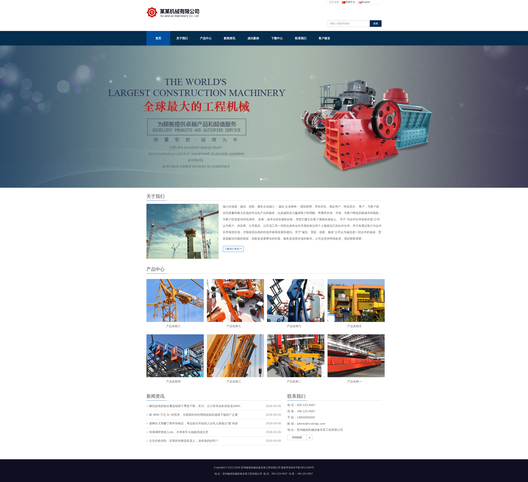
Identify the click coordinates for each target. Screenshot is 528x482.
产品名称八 (173, 326)
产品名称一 (354, 381)
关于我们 (182, 38)
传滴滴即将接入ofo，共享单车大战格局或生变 (178, 432)
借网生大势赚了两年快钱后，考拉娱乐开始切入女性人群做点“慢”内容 (193, 423)
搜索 (375, 23)
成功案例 (253, 38)
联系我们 (300, 38)
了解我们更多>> (233, 248)
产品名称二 (294, 381)
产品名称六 (294, 326)
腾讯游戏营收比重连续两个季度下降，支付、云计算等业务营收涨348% (194, 406)
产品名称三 (234, 381)
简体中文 (350, 2)
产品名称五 (354, 326)
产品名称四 (173, 381)
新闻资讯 (229, 38)
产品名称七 (234, 326)
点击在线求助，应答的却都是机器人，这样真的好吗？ (183, 440)
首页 (158, 38)
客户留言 (324, 38)
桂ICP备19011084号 (302, 467)
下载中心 (277, 38)
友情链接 (297, 437)
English (366, 2)
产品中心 (206, 38)
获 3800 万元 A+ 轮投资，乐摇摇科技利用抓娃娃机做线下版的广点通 (193, 414)
